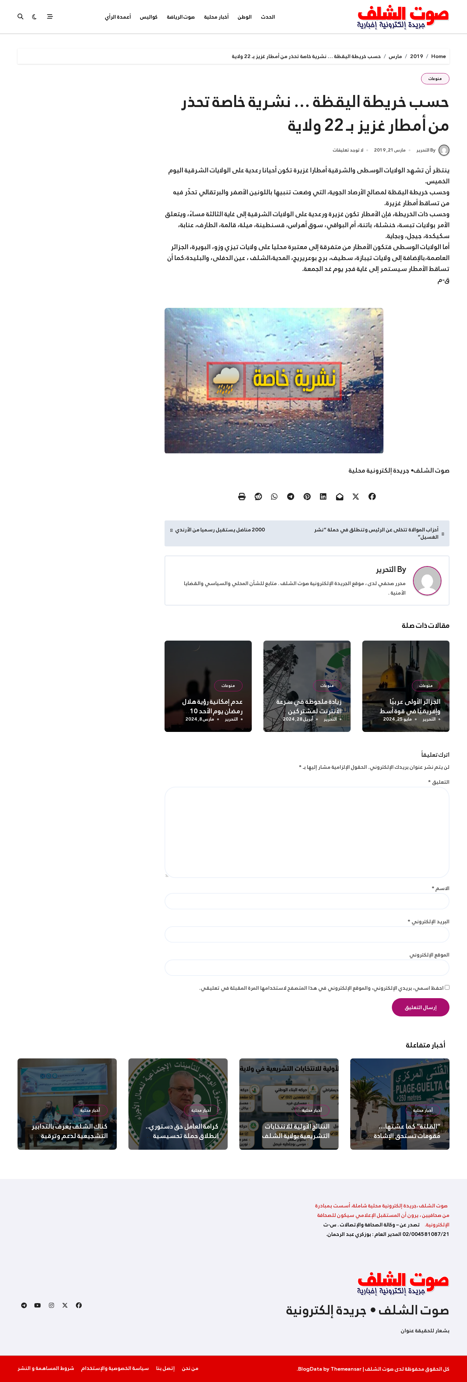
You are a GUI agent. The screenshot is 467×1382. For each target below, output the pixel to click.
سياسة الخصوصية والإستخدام (115, 1368)
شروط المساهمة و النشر (46, 1368)
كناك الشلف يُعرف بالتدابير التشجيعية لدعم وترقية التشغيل (69, 1136)
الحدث (268, 17)
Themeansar (346, 1369)
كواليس (149, 17)
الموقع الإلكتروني (429, 954)
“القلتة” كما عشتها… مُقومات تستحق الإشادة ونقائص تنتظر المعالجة (407, 1136)
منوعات (435, 79)
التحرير (386, 569)
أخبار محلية (216, 17)
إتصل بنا (165, 1368)
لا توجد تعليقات (348, 150)
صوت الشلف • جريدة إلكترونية (367, 1310)
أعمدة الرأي (118, 17)
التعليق (438, 782)
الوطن (245, 17)
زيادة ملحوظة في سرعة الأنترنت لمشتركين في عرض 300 (309, 711)
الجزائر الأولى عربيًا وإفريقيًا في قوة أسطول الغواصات (406, 711)
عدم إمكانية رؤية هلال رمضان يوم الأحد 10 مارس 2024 (212, 711)
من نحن (190, 1368)
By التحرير (426, 150)
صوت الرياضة (181, 17)
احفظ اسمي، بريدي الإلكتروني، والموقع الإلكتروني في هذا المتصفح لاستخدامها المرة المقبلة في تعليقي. (321, 988)
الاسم (440, 888)
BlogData (310, 1369)
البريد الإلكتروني (428, 921)
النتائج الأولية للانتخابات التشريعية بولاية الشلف (295, 1131)
